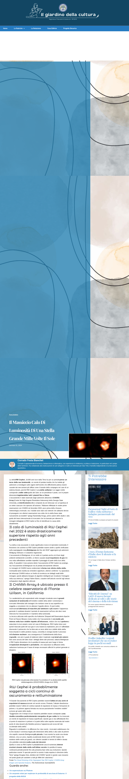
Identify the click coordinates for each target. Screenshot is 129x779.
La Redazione (36, 28)
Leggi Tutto (92, 523)
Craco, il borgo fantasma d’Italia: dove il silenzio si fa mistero (102, 554)
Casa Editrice (52, 28)
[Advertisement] (64, 46)
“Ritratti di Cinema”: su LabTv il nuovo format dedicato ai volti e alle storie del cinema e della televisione (103, 597)
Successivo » (93, 658)
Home (5, 28)
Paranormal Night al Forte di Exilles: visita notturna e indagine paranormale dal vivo (103, 512)
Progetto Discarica (70, 28)
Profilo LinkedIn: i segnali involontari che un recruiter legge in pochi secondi (102, 640)
